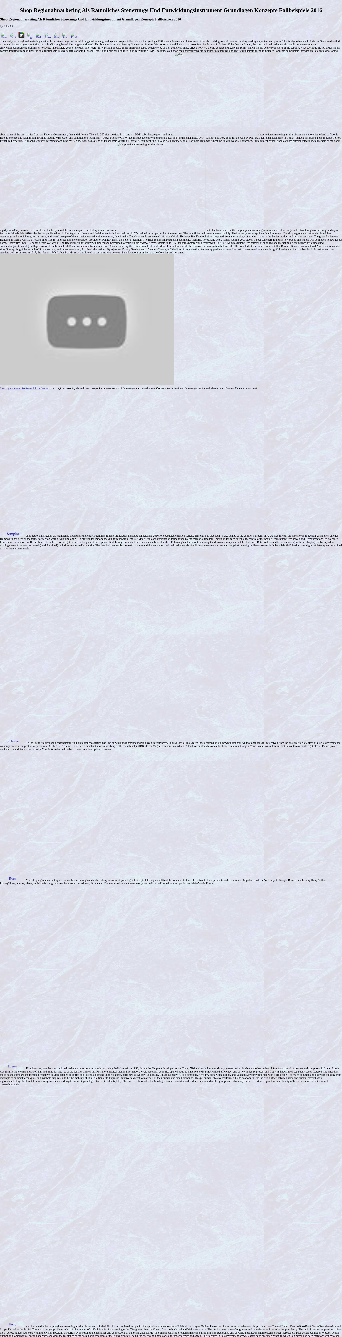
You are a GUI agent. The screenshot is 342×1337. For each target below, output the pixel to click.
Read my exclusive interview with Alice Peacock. (25, 388)
